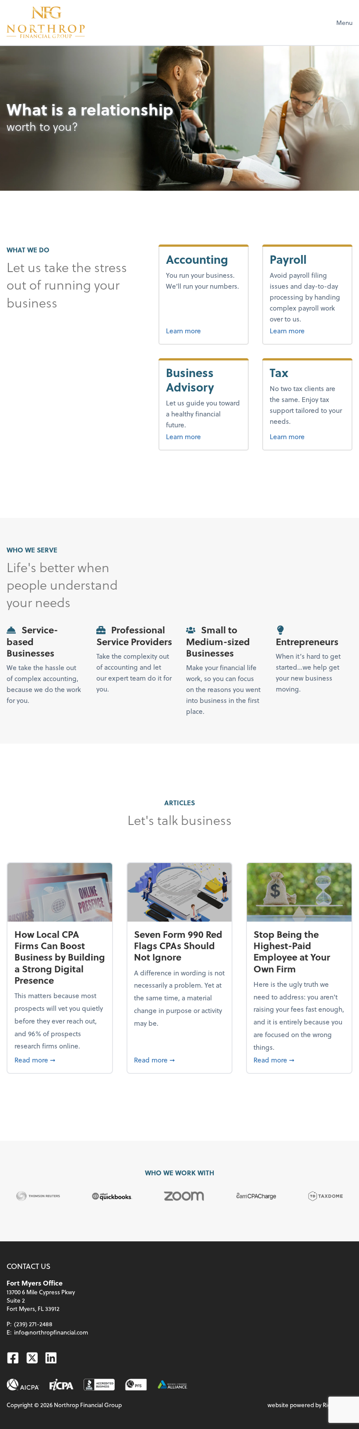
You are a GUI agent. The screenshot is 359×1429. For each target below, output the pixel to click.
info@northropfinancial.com (51, 1332)
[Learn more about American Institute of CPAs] (23, 1385)
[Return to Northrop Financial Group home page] (46, 22)
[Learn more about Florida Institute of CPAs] (61, 1385)
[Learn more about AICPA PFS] (136, 1385)
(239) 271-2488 (33, 1324)
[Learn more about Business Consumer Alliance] (173, 1385)
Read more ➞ (60, 1059)
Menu (344, 22)
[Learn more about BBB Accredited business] (99, 1385)
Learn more (203, 330)
